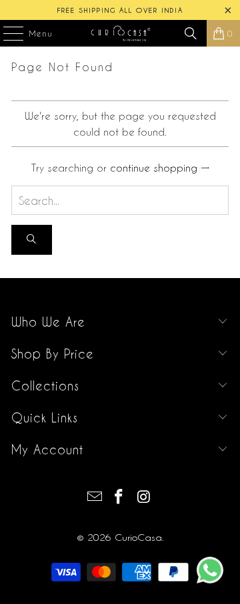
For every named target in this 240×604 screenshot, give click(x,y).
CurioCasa (138, 537)
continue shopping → (159, 168)
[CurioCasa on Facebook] (119, 497)
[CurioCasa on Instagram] (144, 497)
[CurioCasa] (120, 33)
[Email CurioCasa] (95, 497)
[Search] (190, 33)
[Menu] (6, 33)
